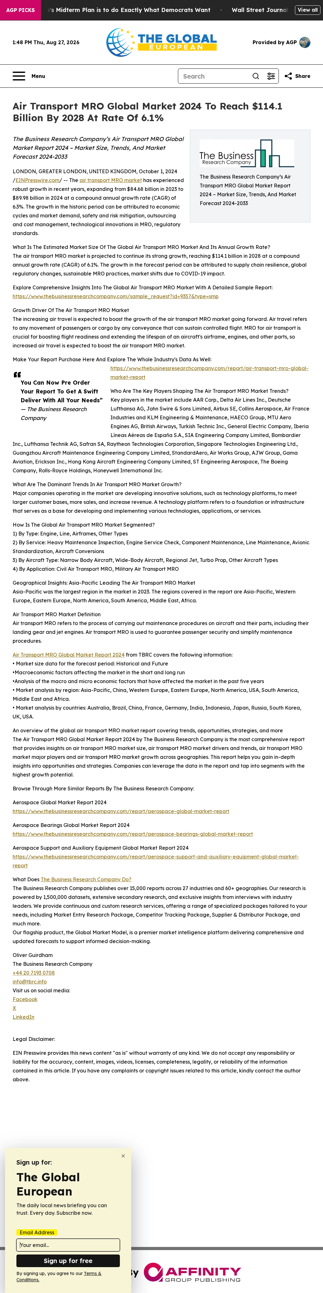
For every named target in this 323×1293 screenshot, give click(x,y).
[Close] (123, 1156)
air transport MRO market (110, 180)
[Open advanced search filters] (271, 76)
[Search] (255, 76)
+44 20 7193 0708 (34, 973)
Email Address (37, 1232)
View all (308, 10)
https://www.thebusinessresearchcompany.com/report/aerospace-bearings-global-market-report (133, 834)
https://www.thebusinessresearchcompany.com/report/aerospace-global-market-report (121, 811)
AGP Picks (20, 10)
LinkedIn (23, 1017)
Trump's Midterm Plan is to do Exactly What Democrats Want (120, 10)
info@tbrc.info (30, 981)
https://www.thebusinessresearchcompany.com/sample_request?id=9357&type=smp (116, 296)
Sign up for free (68, 1261)
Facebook (25, 999)
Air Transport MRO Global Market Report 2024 (69, 655)
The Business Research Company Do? (86, 879)
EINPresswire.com (37, 180)
